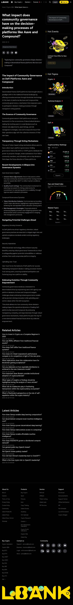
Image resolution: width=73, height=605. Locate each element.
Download (61, 492)
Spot (22, 496)
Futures (37, 2)
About (4, 492)
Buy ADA (4, 569)
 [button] (50, 2)
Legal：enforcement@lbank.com (26, 550)
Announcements (63, 496)
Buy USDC (5, 560)
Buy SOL (4, 563)
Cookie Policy (6, 505)
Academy (23, 511)
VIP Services (43, 505)
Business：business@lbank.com (26, 547)
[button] (45, 2)
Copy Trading (25, 505)
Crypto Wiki (24, 534)
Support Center (63, 499)
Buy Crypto (19, 2)
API (59, 505)
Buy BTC (4, 550)
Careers (4, 496)
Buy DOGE (5, 572)
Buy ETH (4, 553)
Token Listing (44, 499)
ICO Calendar (24, 515)
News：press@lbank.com (24, 553)
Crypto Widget (62, 515)
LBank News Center (8, 518)
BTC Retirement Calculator (25, 525)
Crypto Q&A (10, 7)
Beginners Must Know (52, 211)
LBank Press (5, 515)
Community (5, 508)
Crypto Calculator (7, 544)
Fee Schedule (62, 508)
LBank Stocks (25, 508)
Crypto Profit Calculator (25, 530)
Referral (42, 492)
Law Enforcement (63, 511)
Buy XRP (4, 566)
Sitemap (4, 521)
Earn (22, 502)
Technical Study (66, 219)
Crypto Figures (52, 219)
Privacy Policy (6, 502)
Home (4, 7)
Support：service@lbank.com (25, 544)
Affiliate (42, 496)
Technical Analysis (66, 211)
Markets (28, 2)
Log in (55, 2)
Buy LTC (4, 576)
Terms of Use (6, 499)
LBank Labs (43, 502)
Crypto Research (26, 518)
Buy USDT (5, 557)
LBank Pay (24, 537)
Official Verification (63, 502)
